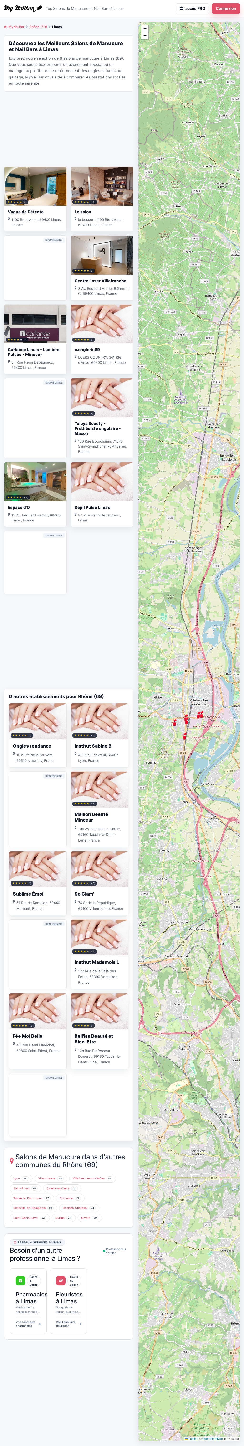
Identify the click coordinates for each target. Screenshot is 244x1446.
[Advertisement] (68, 128)
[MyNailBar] (23, 9)
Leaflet (192, 1438)
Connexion (226, 8)
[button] (184, 736)
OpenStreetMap (212, 1438)
